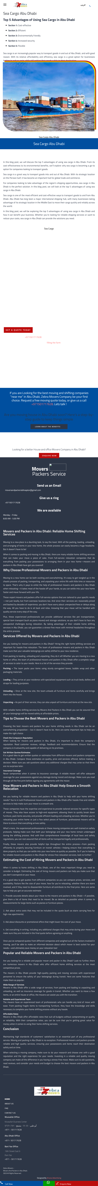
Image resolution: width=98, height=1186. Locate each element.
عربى (83, 4)
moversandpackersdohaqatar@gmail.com (23, 490)
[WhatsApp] (49, 1183)
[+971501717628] (90, 5)
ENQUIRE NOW (49, 455)
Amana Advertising (54, 1178)
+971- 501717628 (13, 1140)
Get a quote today (18, 330)
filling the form (53, 342)
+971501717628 (33, 337)
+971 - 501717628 (13, 1129)
